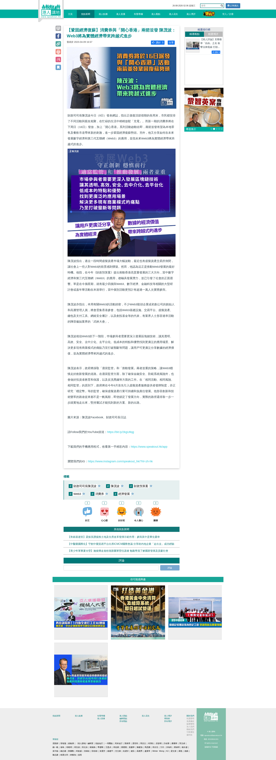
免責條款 (190, 721)
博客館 (167, 718)
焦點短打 (99, 743)
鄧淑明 (177, 747)
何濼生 (151, 743)
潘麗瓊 (124, 747)
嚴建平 (110, 751)
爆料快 (189, 735)
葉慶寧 (132, 747)
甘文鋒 (118, 751)
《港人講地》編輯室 (84, 743)
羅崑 (180, 751)
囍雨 (80, 755)
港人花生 (173, 14)
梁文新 (173, 751)
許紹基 (166, 743)
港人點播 (103, 14)
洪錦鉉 (87, 751)
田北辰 (85, 747)
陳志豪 (55, 755)
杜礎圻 (126, 751)
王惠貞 (108, 747)
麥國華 (174, 743)
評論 (170, 567)
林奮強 (73, 755)
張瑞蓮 (63, 743)
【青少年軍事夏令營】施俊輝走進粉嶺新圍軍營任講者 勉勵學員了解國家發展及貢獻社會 (118, 550)
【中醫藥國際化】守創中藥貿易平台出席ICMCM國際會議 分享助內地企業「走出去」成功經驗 (121, 543)
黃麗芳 (102, 751)
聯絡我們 (190, 729)
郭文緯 (182, 743)
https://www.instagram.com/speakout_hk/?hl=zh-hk (120, 461)
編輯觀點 (123, 718)
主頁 (70, 14)
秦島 (62, 747)
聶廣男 (139, 751)
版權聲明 (190, 724)
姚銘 (186, 751)
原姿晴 (159, 743)
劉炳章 (127, 743)
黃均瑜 (55, 751)
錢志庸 (63, 751)
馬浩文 (143, 743)
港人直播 (120, 14)
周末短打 (119, 743)
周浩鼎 (77, 747)
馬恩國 (147, 747)
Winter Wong (158, 751)
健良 (133, 751)
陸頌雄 (94, 751)
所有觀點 (123, 721)
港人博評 (191, 14)
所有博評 (168, 721)
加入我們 (190, 727)
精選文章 (64, 755)
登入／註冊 (228, 14)
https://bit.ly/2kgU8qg (120, 432)
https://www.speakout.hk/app (149, 446)
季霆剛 (100, 747)
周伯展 (116, 747)
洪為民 (169, 747)
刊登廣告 (190, 732)
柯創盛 (79, 751)
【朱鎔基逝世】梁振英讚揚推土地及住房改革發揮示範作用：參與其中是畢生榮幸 (114, 536)
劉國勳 (71, 751)
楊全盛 (185, 747)
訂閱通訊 (234, 5)
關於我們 (190, 716)
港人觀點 (155, 14)
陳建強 (139, 747)
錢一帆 (55, 747)
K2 (167, 751)
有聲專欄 (138, 14)
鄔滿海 (93, 747)
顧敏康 (71, 743)
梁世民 (135, 743)
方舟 (162, 747)
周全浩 (155, 747)
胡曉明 (69, 747)
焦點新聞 (85, 14)
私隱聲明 (190, 718)
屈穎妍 (55, 743)
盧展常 (147, 751)
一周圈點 (109, 743)
